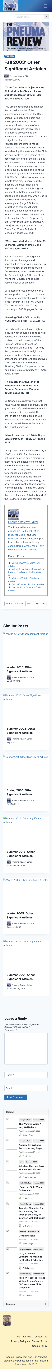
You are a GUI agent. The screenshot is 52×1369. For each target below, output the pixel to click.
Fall (29, 603)
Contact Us (41, 1336)
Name (10, 1075)
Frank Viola (27, 1198)
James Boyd (28, 1135)
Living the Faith (25, 1120)
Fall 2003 (9, 56)
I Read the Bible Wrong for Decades (31, 1189)
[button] (26, 1112)
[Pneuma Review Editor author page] (6, 76)
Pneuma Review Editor (20, 76)
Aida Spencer (28, 1268)
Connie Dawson (29, 1177)
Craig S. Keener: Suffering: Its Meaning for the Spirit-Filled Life (31, 1256)
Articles (19, 603)
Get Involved (24, 1336)
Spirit (22, 1162)
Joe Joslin (20, 534)
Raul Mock (26, 531)
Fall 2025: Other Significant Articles (28, 584)
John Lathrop (15, 546)
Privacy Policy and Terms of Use (29, 1341)
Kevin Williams (29, 549)
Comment (10, 1030)
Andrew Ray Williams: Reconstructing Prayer (30, 1147)
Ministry (23, 1232)
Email (10, 1088)
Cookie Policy (39, 1346)
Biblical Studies (25, 1183)
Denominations (27, 1235)
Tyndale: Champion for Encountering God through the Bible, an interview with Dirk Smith (32, 1213)
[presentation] (26, 647)
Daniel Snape (28, 1156)
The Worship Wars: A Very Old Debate (30, 1126)
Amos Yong (30, 546)
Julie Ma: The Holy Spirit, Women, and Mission (32, 1168)
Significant (39, 603)
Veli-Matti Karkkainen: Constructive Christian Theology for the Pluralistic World (26, 572)
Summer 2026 (38, 1120)
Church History (25, 1204)
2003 (9, 603)
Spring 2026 (38, 1249)
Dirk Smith (27, 1226)
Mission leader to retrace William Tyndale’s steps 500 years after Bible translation (32, 1282)
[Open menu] (45, 6)
